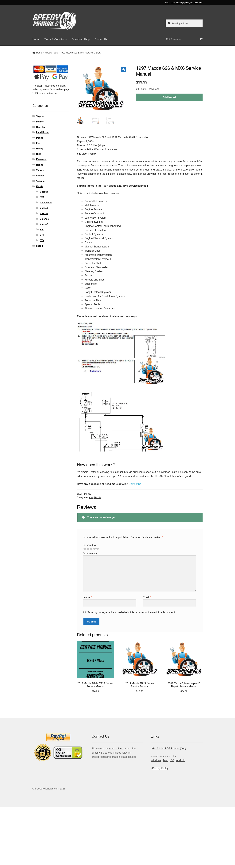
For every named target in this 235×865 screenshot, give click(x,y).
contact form (116, 748)
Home (35, 39)
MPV (42, 234)
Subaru (40, 175)
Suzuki (39, 245)
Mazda (48, 52)
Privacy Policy (160, 768)
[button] (123, 69)
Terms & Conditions (55, 39)
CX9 (42, 240)
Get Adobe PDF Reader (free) (169, 748)
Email (147, 597)
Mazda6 (44, 213)
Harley (39, 148)
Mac (165, 760)
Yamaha (40, 180)
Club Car (41, 127)
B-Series (44, 218)
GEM (38, 154)
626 (56, 52)
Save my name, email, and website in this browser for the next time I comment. (131, 612)
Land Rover (42, 132)
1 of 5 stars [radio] (84, 549)
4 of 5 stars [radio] (94, 549)
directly (96, 752)
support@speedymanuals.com (188, 2)
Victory (40, 170)
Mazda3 (44, 191)
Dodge (39, 137)
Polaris (40, 121)
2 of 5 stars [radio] (88, 549)
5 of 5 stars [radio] (97, 549)
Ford (38, 143)
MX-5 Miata (46, 202)
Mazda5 (44, 207)
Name (87, 597)
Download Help (81, 39)
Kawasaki (41, 159)
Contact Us (101, 39)
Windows (156, 760)
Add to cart (169, 97)
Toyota (40, 116)
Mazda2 (44, 224)
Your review (90, 553)
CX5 (42, 197)
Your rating (89, 545)
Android (180, 760)
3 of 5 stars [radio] (91, 549)
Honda (39, 164)
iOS (172, 760)
